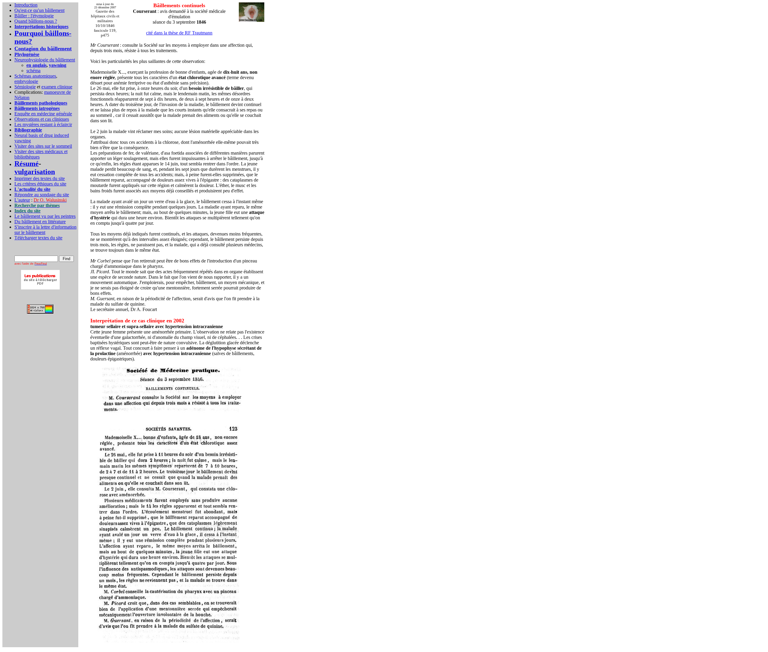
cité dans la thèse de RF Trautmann (179, 32)
